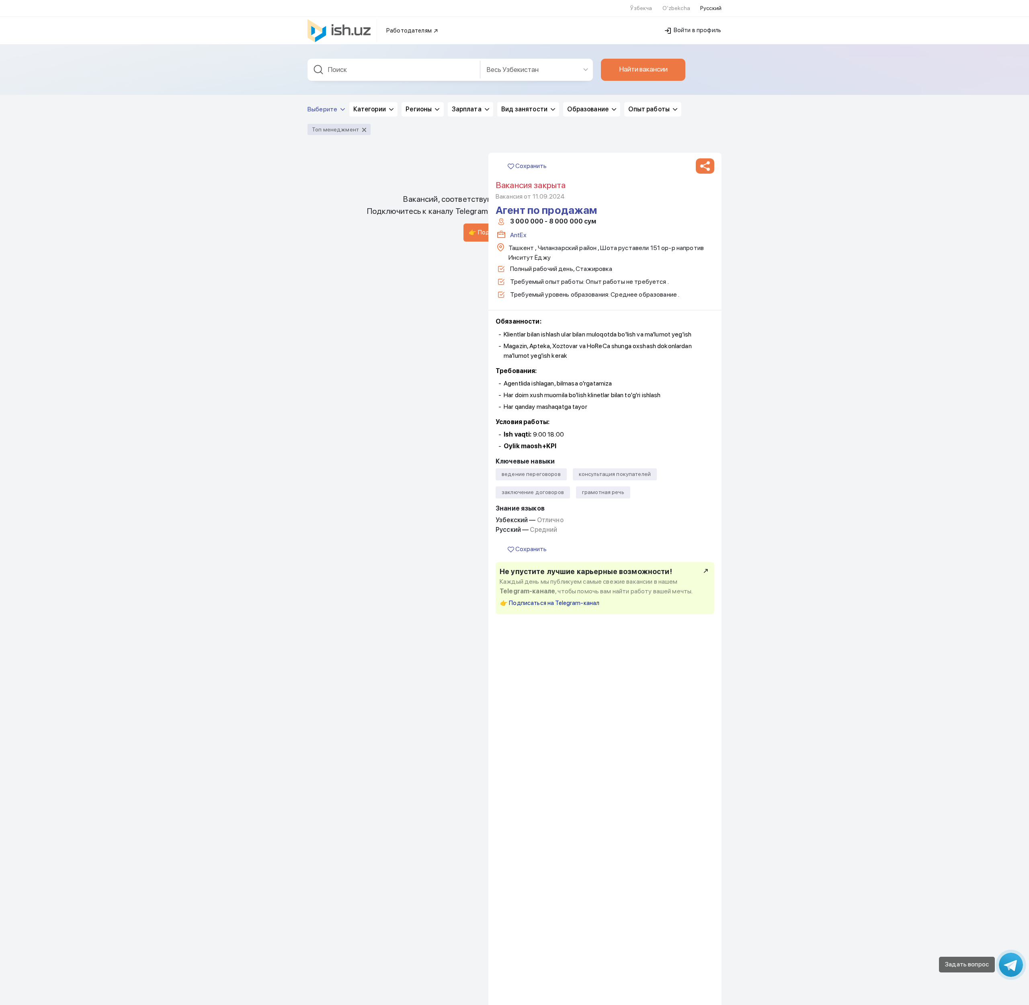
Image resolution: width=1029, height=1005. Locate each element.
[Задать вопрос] (1011, 965)
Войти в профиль (696, 30)
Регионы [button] (419, 109)
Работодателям (409, 30)
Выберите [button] (322, 109)
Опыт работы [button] (649, 109)
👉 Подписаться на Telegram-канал (549, 603)
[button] (705, 166)
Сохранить (530, 166)
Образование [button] (588, 109)
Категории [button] (370, 109)
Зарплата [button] (467, 109)
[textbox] (393, 70)
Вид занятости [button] (525, 109)
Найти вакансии (643, 69)
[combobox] (393, 70)
